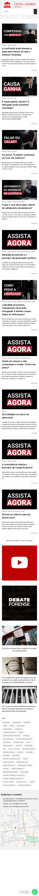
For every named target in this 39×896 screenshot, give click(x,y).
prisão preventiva (9, 765)
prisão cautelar (8, 762)
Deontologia (12, 98)
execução (26, 735)
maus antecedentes (28, 749)
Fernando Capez (18, 742)
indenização (28, 745)
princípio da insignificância (11, 759)
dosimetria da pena (9, 732)
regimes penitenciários (10, 772)
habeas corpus (8, 745)
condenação (17, 722)
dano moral (21, 726)
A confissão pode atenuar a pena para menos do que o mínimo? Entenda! (17, 51)
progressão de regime (25, 765)
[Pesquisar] (35, 11)
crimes (12, 726)
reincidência (25, 772)
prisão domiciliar (22, 762)
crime (5, 726)
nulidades (29, 752)
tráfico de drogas (9, 785)
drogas (20, 732)
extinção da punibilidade (24, 739)
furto (28, 742)
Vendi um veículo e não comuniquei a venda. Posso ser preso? (19, 364)
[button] (19, 16)
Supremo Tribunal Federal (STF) (13, 778)
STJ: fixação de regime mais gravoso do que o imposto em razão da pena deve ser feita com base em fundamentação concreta (19, 680)
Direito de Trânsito (14, 358)
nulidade (20, 752)
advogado (6, 722)
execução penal (8, 739)
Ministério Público (9, 752)
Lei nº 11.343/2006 (14, 749)
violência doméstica (24, 785)
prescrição (16, 755)
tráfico (32, 782)
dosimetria (18, 729)
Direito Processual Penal (16, 201)
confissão (27, 722)
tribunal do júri (21, 782)
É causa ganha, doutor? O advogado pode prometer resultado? (15, 104)
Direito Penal (12, 45)
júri (4, 749)
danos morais (7, 729)
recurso (6, 768)
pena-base (6, 755)
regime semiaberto (18, 768)
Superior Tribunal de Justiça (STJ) (14, 775)
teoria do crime (8, 782)
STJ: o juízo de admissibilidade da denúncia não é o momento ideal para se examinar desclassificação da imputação (19, 708)
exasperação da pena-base (11, 735)
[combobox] (18, 11)
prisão (25, 759)
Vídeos (4, 45)
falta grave (7, 742)
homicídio (19, 745)
